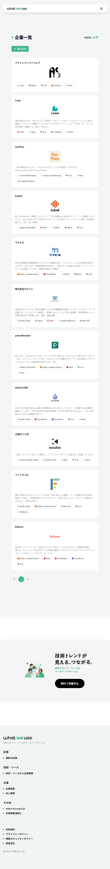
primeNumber (23, 335)
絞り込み (21, 48)
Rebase (19, 526)
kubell (18, 196)
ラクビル (19, 242)
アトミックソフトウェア (27, 62)
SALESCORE (21, 387)
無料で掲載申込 (70, 683)
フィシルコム (22, 474)
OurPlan (19, 146)
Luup (18, 100)
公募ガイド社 (22, 434)
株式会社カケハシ (24, 289)
